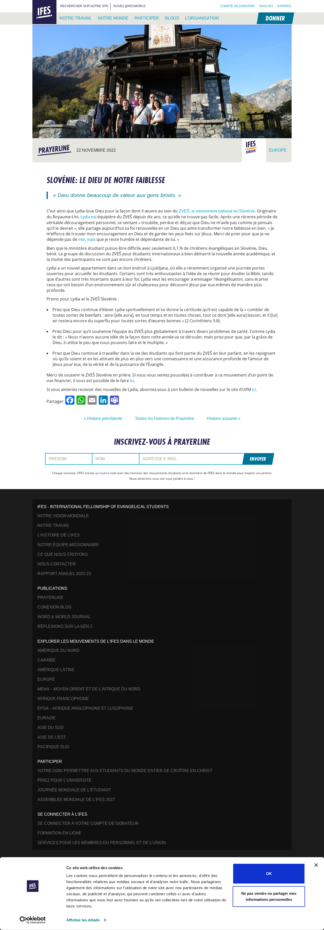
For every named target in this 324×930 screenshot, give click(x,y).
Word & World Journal (64, 617)
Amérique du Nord (58, 650)
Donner (275, 18)
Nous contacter (56, 564)
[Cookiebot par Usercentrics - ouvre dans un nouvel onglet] (33, 920)
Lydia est (88, 217)
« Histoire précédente (103, 418)
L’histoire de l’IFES (58, 535)
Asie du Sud (50, 727)
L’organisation (202, 18)
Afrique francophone (63, 698)
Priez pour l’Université (64, 780)
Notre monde (113, 18)
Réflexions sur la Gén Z (65, 626)
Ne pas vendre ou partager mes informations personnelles (268, 896)
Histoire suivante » (223, 418)
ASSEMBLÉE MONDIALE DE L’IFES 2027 (76, 799)
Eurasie (46, 718)
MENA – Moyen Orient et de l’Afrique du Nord (88, 689)
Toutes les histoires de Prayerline (164, 418)
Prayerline (50, 597)
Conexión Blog (54, 607)
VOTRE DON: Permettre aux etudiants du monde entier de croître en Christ (124, 770)
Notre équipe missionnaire (68, 545)
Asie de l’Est (51, 737)
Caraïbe (46, 660)
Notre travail (75, 18)
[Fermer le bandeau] (316, 865)
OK (269, 873)
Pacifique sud (53, 747)
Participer (146, 18)
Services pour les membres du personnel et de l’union (101, 842)
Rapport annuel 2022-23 (64, 573)
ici (132, 381)
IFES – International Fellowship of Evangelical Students (44, 12)
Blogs (172, 18)
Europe (46, 679)
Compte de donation (237, 6)
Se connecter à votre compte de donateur (88, 823)
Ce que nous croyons (62, 554)
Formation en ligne (59, 833)
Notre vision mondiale (63, 516)
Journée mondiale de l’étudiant (74, 790)
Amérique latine (55, 670)
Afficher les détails (83, 920)
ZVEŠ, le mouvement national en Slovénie (217, 211)
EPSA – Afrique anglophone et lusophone (85, 708)
